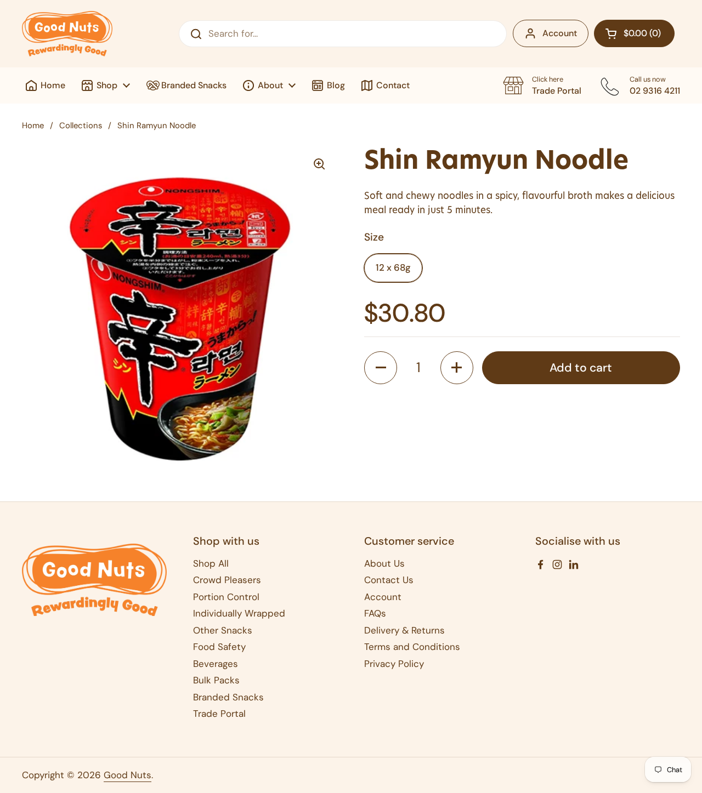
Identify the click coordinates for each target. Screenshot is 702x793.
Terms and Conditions (412, 647)
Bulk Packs (216, 680)
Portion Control (226, 597)
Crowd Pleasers (227, 580)
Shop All (211, 563)
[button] (634, 33)
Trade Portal (219, 714)
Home (33, 125)
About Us (384, 563)
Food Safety (219, 647)
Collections (80, 125)
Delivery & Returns (404, 630)
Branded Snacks (228, 697)
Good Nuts (127, 775)
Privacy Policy (394, 664)
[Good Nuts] (67, 33)
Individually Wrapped (239, 613)
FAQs (375, 613)
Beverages (215, 664)
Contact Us (389, 580)
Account (559, 33)
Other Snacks (222, 630)
